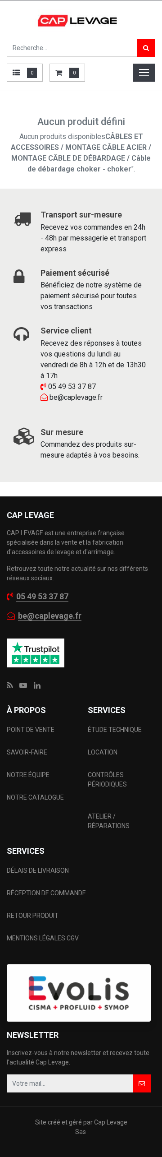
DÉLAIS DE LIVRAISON (38, 870)
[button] (142, 1083)
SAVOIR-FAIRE (27, 752)
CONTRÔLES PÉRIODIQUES (107, 779)
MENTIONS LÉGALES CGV (43, 938)
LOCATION (103, 752)
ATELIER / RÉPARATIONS (109, 821)
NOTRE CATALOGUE (35, 797)
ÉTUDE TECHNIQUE (115, 729)
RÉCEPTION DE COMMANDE (46, 893)
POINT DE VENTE (30, 729)
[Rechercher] (146, 48)
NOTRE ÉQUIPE (28, 774)
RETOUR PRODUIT (32, 915)
